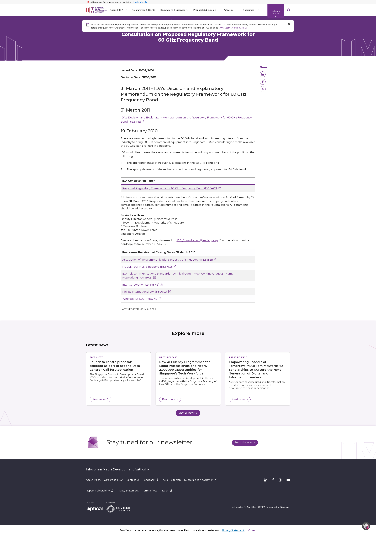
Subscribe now (243, 442)
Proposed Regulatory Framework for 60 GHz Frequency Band (170, 188)
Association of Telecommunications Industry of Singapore (167, 259)
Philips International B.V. (145, 291)
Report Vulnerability (98, 490)
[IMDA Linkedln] (265, 480)
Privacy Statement (128, 490)
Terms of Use (149, 490)
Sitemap (176, 480)
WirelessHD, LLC (140, 298)
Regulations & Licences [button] (172, 10)
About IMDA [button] (116, 10)
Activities (229, 10)
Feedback (149, 480)
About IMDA (93, 480)
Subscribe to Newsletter (198, 480)
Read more (99, 399)
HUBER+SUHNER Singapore (147, 266)
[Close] (289, 24)
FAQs (165, 480)
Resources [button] (248, 10)
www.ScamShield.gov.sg (231, 27)
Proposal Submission (204, 10)
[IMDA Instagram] (280, 480)
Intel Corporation (140, 284)
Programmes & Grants (143, 10)
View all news (186, 412)
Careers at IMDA (113, 480)
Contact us (132, 480)
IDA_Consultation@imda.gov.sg (197, 240)
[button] (263, 74)
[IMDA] (96, 10)
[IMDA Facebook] (273, 480)
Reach (164, 490)
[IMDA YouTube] (288, 480)
